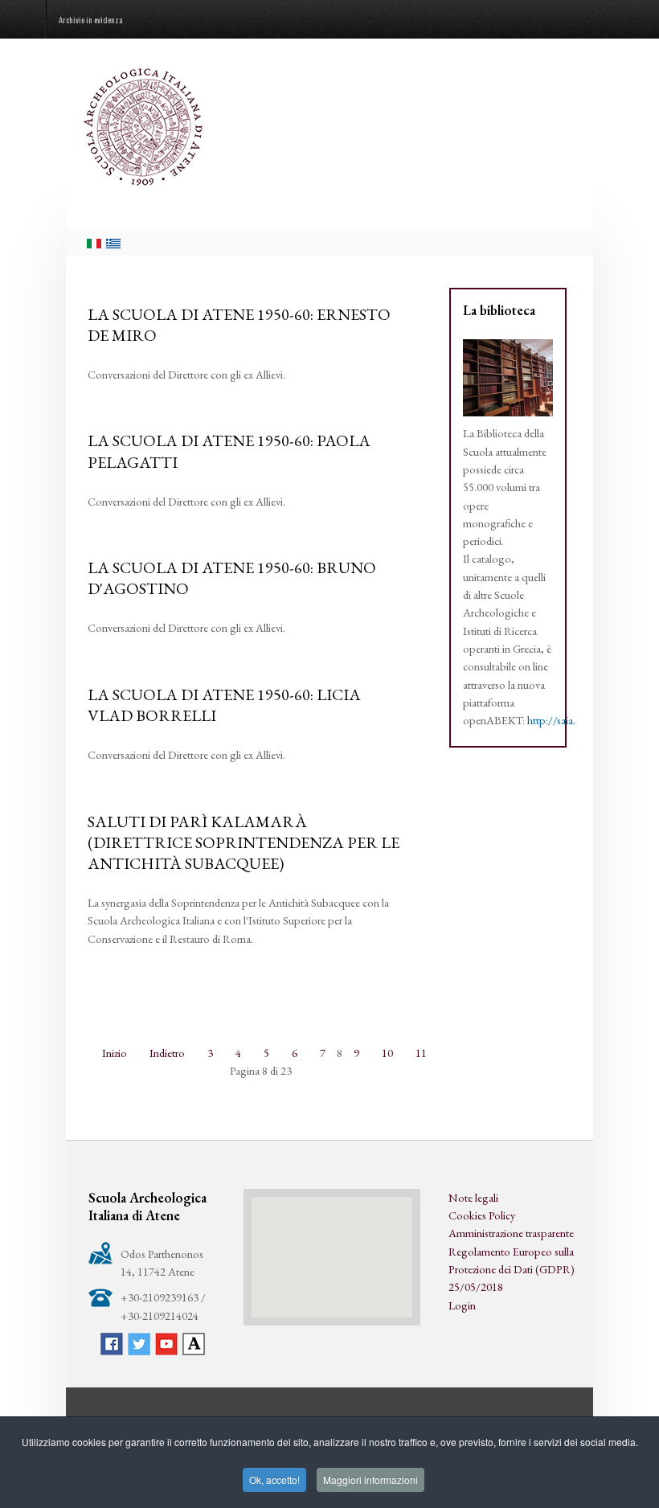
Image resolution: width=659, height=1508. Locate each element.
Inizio (114, 1052)
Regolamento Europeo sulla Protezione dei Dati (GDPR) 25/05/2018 (511, 1269)
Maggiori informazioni (370, 1479)
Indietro (167, 1052)
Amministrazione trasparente (511, 1232)
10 (387, 1052)
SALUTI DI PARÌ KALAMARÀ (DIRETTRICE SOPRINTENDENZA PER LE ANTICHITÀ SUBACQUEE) (243, 842)
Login (462, 1305)
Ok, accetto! (274, 1479)
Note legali (473, 1197)
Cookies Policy (481, 1215)
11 (421, 1052)
